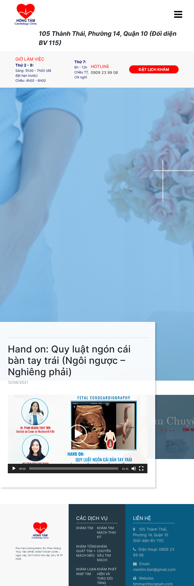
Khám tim (84, 528)
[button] (77, 433)
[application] (77, 434)
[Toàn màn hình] (141, 468)
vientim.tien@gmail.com (154, 569)
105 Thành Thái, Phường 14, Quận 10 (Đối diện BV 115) (150, 535)
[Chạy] (14, 468)
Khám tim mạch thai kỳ (106, 532)
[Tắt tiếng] (133, 468)
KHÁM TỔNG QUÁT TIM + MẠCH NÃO (86, 550)
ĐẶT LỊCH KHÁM (154, 69)
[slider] (73, 468)
